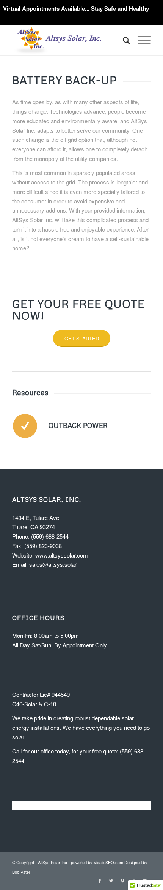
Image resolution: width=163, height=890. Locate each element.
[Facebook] (99, 880)
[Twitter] (111, 880)
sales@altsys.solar (53, 564)
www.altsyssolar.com (61, 555)
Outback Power (78, 425)
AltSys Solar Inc (52, 862)
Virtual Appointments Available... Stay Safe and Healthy (76, 8)
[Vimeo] (122, 880)
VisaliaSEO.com (108, 862)
